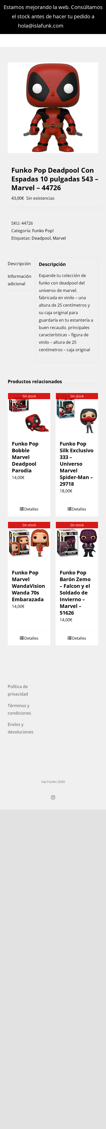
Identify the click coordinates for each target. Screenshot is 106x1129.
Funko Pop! (43, 230)
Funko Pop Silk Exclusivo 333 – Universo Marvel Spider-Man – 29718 (76, 463)
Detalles (31, 509)
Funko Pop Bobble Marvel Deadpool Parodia (25, 457)
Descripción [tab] (19, 263)
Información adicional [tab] (19, 280)
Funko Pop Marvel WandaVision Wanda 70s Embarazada (28, 586)
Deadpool (41, 238)
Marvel (59, 238)
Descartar (76, 25)
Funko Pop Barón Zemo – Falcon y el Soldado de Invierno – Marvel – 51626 (75, 592)
